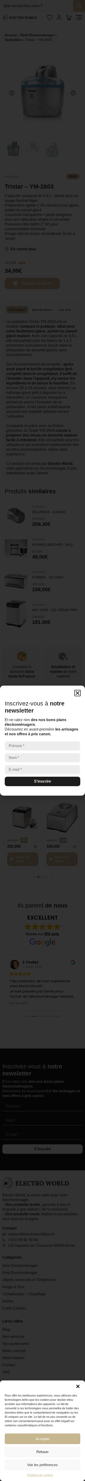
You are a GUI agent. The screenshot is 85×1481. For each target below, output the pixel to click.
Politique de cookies (40, 1475)
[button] (78, 1386)
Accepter (43, 1439)
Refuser (42, 1452)
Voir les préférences (42, 1465)
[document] (42, 740)
